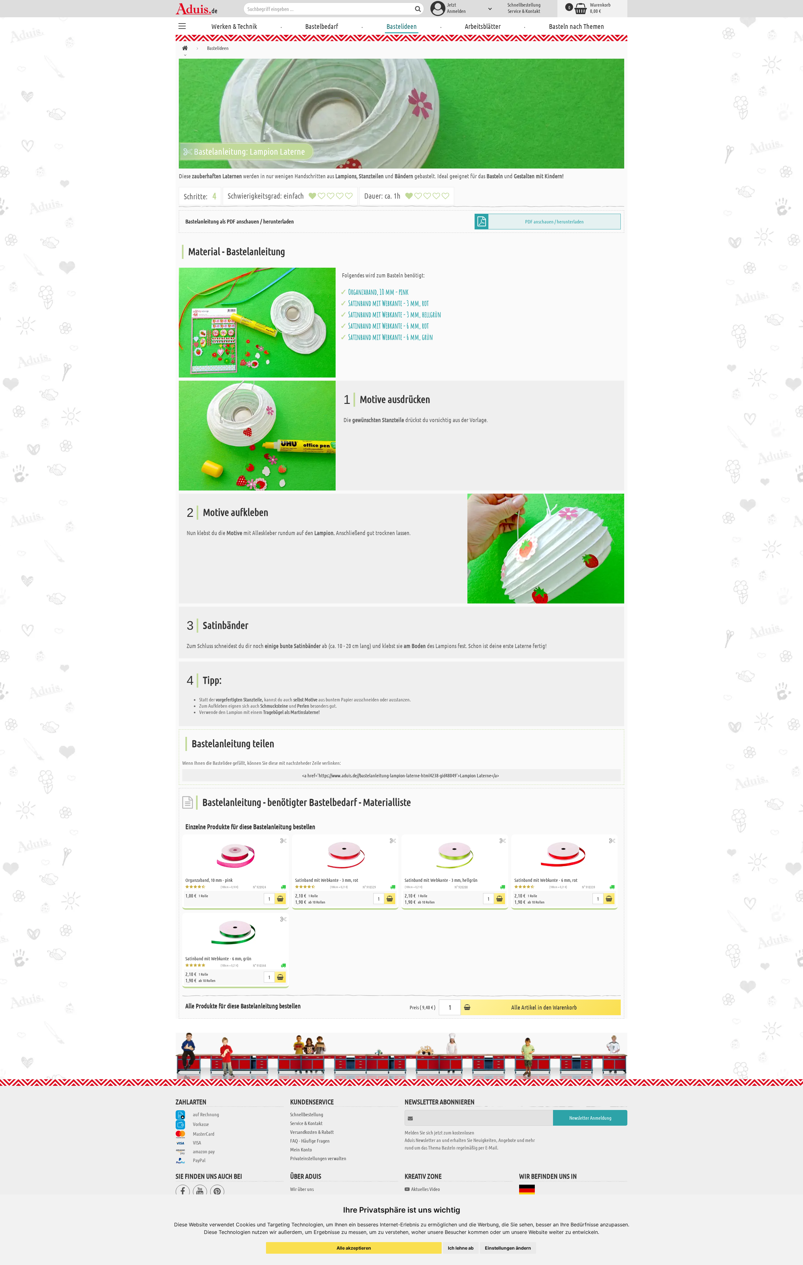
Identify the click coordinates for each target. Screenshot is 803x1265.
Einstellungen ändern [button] (508, 1248)
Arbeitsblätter (483, 26)
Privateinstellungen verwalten (318, 1158)
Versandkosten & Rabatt (312, 1132)
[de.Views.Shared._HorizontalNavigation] (185, 49)
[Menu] (182, 25)
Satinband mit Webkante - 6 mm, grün (390, 337)
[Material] (257, 322)
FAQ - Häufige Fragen (310, 1141)
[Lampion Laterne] (401, 114)
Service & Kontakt (524, 11)
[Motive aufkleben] (545, 548)
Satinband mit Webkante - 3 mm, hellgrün (394, 314)
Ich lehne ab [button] (461, 1248)
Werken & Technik (234, 26)
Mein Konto (301, 1149)
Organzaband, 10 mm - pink (378, 292)
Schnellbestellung (524, 5)
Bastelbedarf (321, 26)
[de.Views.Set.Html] (283, 841)
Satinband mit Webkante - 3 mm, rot (388, 303)
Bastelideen (401, 26)
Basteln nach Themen (576, 26)
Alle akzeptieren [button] (354, 1248)
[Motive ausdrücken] (257, 435)
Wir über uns (302, 1189)
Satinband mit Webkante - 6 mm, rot (388, 325)
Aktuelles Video (425, 1189)
